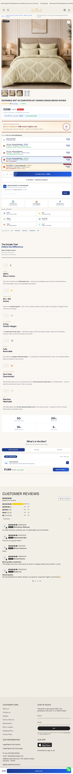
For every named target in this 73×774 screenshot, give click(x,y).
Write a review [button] (65, 499)
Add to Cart (39, 771)
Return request (8, 727)
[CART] (69, 10)
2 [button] (35, 581)
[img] (13, 525)
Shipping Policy (8, 731)
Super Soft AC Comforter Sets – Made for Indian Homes (19, 16)
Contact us (6, 712)
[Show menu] (4, 10)
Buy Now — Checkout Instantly (38, 180)
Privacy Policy (7, 734)
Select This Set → (61, 469)
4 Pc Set (36, 450)
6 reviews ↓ (15, 103)
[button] (7, 504)
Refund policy (7, 723)
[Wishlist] (68, 22)
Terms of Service (8, 720)
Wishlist (5, 716)
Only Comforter (13, 450)
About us (6, 709)
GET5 (21, 116)
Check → (65, 193)
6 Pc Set (59, 450)
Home (3, 16)
